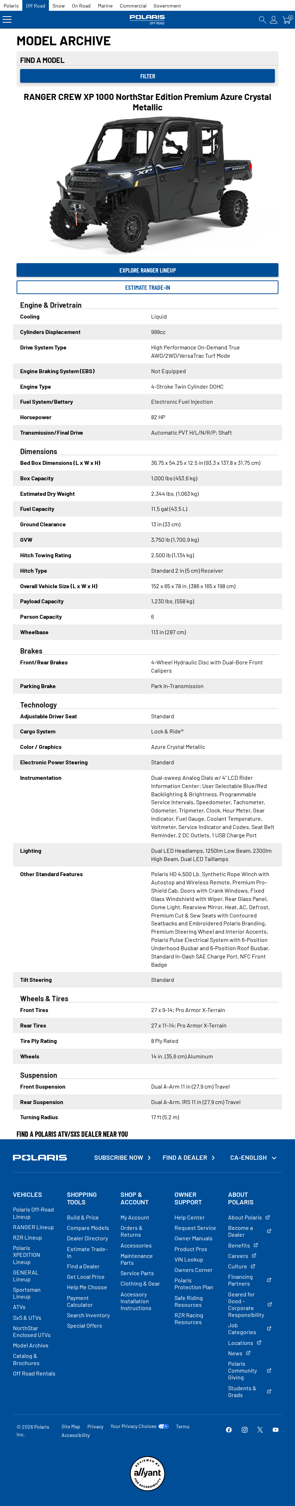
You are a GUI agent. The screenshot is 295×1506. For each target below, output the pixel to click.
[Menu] (7, 19)
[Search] (262, 19)
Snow (59, 6)
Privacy (95, 1426)
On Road (81, 6)
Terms (183, 1426)
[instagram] (245, 1430)
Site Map (71, 1426)
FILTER (147, 76)
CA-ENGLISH (249, 1157)
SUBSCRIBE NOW (118, 1157)
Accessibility (76, 1435)
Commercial (133, 6)
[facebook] (229, 1430)
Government (167, 6)
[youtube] (275, 1430)
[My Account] (274, 19)
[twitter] (260, 1430)
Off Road (35, 6)
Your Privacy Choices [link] (133, 1426)
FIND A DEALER (185, 1157)
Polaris (11, 6)
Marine (105, 6)
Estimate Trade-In (147, 287)
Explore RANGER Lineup (147, 270)
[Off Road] (147, 19)
